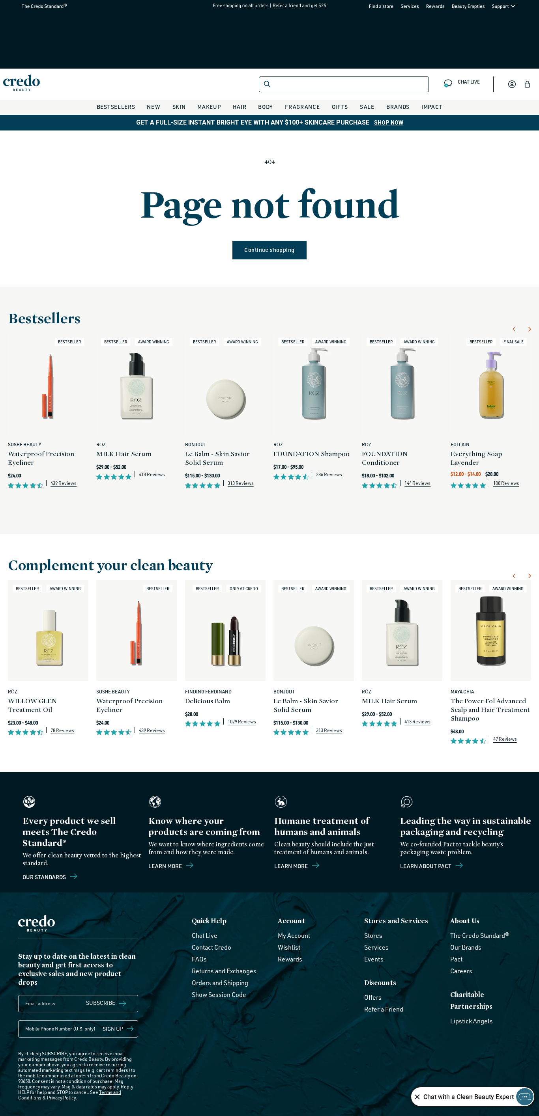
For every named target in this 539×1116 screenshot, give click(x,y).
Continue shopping (269, 249)
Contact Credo (211, 947)
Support (501, 6)
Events (374, 959)
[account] (512, 84)
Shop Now (388, 122)
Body (265, 106)
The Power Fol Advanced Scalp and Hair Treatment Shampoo (490, 709)
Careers (461, 971)
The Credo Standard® (31, 6)
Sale (367, 106)
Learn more (165, 866)
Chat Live (204, 935)
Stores (373, 935)
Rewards (435, 6)
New (153, 106)
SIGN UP (113, 1028)
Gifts (340, 106)
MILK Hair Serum (124, 453)
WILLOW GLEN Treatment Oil (32, 705)
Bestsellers (116, 106)
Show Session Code (219, 995)
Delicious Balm (207, 701)
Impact (431, 106)
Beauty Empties (468, 6)
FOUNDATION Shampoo (311, 453)
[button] (527, 84)
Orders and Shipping (220, 983)
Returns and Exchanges (224, 971)
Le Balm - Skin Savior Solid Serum (217, 457)
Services (410, 6)
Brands (398, 106)
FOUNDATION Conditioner (385, 457)
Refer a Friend (383, 1009)
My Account (294, 935)
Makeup (209, 106)
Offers (373, 997)
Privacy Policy (61, 1098)
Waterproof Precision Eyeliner (41, 457)
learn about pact (426, 866)
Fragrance (302, 106)
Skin (179, 106)
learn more (291, 866)
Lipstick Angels (471, 1021)
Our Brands (465, 947)
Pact (456, 959)
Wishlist (289, 947)
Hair (240, 106)
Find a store (381, 6)
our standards (44, 877)
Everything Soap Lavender (476, 457)
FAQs (199, 959)
